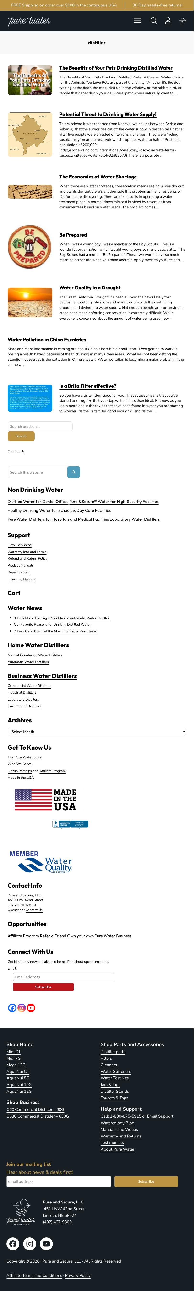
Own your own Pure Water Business (99, 935)
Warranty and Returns (121, 1136)
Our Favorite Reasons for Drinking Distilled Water (52, 624)
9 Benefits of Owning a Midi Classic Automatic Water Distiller (61, 618)
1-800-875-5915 (125, 1116)
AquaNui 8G (17, 1078)
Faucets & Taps (114, 1098)
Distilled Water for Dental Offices (38, 501)
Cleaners (109, 1065)
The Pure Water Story (25, 757)
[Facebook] (12, 1008)
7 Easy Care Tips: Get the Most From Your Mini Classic (56, 631)
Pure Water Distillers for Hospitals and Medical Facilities (58, 519)
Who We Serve (20, 763)
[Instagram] (21, 1008)
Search (21, 436)
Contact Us (16, 451)
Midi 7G (13, 1058)
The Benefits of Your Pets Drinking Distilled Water (116, 68)
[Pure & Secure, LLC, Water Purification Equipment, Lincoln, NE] (70, 829)
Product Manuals (21, 565)
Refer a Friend (53, 935)
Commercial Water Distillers (29, 685)
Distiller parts (113, 1051)
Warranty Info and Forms (27, 551)
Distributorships (20, 770)
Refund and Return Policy (27, 558)
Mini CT (13, 1051)
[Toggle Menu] (137, 21)
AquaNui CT (17, 1071)
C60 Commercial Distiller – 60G (35, 1109)
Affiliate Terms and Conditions (34, 1275)
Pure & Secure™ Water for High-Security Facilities (113, 501)
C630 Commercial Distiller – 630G (37, 1116)
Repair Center (18, 572)
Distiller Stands (115, 1091)
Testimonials (112, 1142)
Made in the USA (21, 777)
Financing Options (21, 579)
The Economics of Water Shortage (98, 176)
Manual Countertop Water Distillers (35, 655)
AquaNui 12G (19, 1091)
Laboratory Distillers (23, 699)
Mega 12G (16, 1065)
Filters (106, 1058)
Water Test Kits (115, 1078)
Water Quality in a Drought (89, 287)
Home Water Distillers (38, 645)
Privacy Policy (78, 1275)
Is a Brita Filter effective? (87, 386)
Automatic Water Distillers (28, 661)
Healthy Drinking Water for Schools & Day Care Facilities (59, 510)
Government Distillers (24, 706)
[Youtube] (31, 1008)
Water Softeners (116, 1071)
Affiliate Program (52, 770)
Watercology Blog (117, 1123)
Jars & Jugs (110, 1084)
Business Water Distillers (42, 675)
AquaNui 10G (19, 1084)
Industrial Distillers (22, 692)
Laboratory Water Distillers (135, 519)
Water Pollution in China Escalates (47, 339)
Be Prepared (73, 235)
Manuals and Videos (119, 1129)
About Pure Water (117, 1149)
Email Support (160, 1116)
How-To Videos (20, 544)
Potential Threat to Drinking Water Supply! (108, 114)
